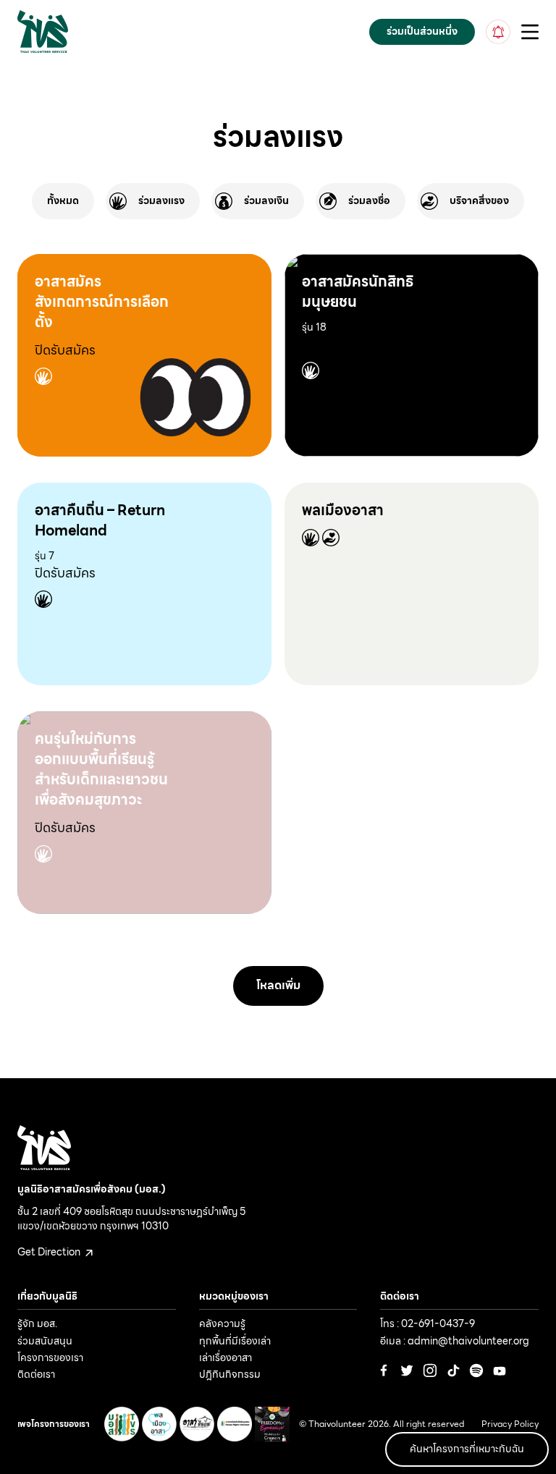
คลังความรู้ (222, 1323)
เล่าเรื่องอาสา (225, 1357)
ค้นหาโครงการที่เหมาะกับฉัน (467, 1449)
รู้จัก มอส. (37, 1323)
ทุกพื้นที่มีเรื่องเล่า (235, 1341)
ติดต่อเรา (36, 1374)
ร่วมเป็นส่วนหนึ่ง (422, 31)
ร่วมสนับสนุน (44, 1341)
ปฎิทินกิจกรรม (230, 1374)
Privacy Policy (510, 1424)
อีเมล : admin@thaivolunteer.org (454, 1341)
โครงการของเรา (50, 1357)
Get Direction (50, 1252)
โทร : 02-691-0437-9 (427, 1323)
